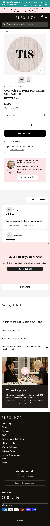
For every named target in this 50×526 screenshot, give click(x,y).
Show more (25, 287)
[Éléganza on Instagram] (3, 497)
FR (46, 17)
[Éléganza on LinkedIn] (17, 497)
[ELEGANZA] (25, 17)
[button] (11, 97)
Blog (4, 458)
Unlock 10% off (25, 268)
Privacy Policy (8, 450)
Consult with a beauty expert (25, 483)
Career (5, 431)
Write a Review (38, 199)
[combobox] (27, 24)
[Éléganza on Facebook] (8, 497)
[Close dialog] (48, 244)
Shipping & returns (17, 149)
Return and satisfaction (13, 439)
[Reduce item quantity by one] (18, 125)
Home (6, 31)
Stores (5, 427)
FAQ (4, 435)
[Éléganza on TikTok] (12, 497)
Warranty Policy (9, 446)
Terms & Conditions (11, 454)
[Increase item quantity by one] (31, 125)
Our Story (6, 423)
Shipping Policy (9, 443)
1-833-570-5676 (27, 476)
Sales (4, 462)
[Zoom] (41, 71)
